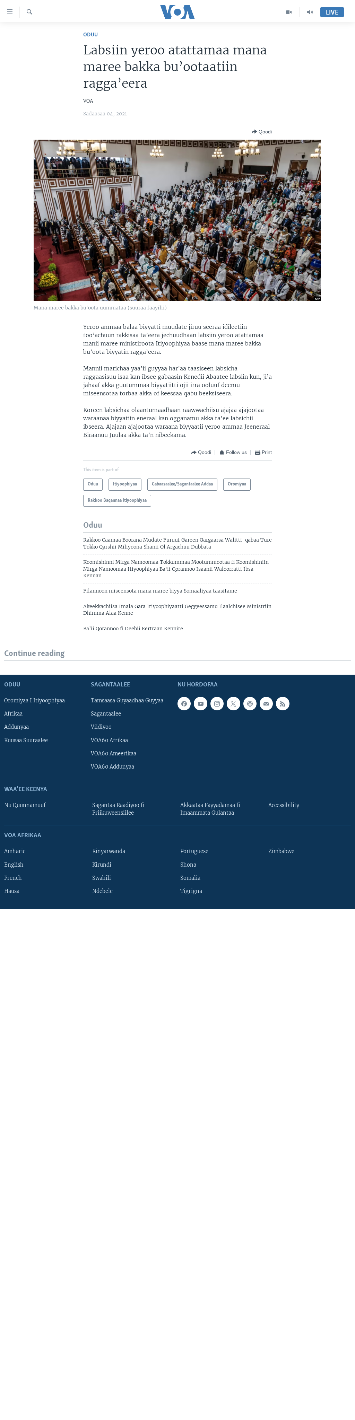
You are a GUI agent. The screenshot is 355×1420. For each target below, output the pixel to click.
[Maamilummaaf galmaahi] (266, 703)
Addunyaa (16, 727)
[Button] (262, 132)
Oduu (90, 35)
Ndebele (102, 891)
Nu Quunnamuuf (25, 805)
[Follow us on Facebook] (184, 703)
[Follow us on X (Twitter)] (233, 703)
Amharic (14, 852)
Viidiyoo (101, 727)
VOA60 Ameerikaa (113, 754)
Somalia (190, 878)
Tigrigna (191, 891)
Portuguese (194, 852)
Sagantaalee (106, 714)
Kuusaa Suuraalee (26, 740)
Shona (188, 865)
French (13, 878)
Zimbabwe (281, 852)
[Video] (289, 12)
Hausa (11, 891)
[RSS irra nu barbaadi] (282, 703)
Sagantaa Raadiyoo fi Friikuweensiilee (118, 809)
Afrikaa (13, 714)
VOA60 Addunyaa (112, 767)
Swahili (101, 878)
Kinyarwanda (108, 852)
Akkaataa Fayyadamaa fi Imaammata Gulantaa (210, 809)
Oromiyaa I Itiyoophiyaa (34, 701)
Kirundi (101, 865)
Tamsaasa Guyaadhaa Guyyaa (127, 701)
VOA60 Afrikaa (109, 740)
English (14, 865)
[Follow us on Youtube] (200, 703)
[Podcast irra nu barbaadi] (250, 703)
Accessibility (283, 805)
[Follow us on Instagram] (217, 703)
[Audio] (310, 12)
